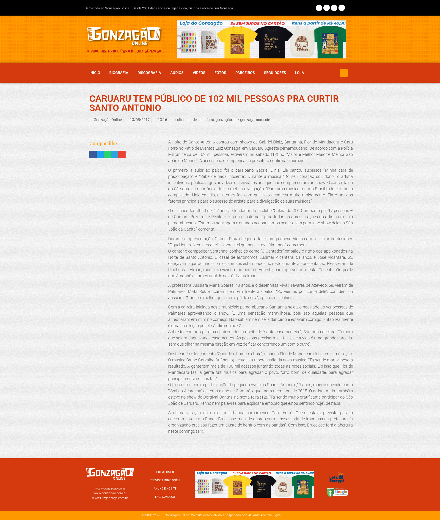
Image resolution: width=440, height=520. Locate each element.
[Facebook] (319, 8)
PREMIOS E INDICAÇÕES (165, 480)
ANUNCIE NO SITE (165, 488)
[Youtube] (341, 8)
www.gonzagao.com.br (110, 493)
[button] (344, 73)
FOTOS (220, 73)
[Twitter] (334, 8)
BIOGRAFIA (118, 73)
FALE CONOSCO (165, 496)
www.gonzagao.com (110, 488)
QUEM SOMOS (165, 472)
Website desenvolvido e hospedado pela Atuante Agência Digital (236, 515)
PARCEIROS (245, 73)
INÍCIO (94, 73)
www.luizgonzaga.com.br (110, 498)
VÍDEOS (199, 73)
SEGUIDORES (275, 73)
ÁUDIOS (177, 73)
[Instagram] (326, 8)
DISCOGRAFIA (149, 73)
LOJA (299, 73)
